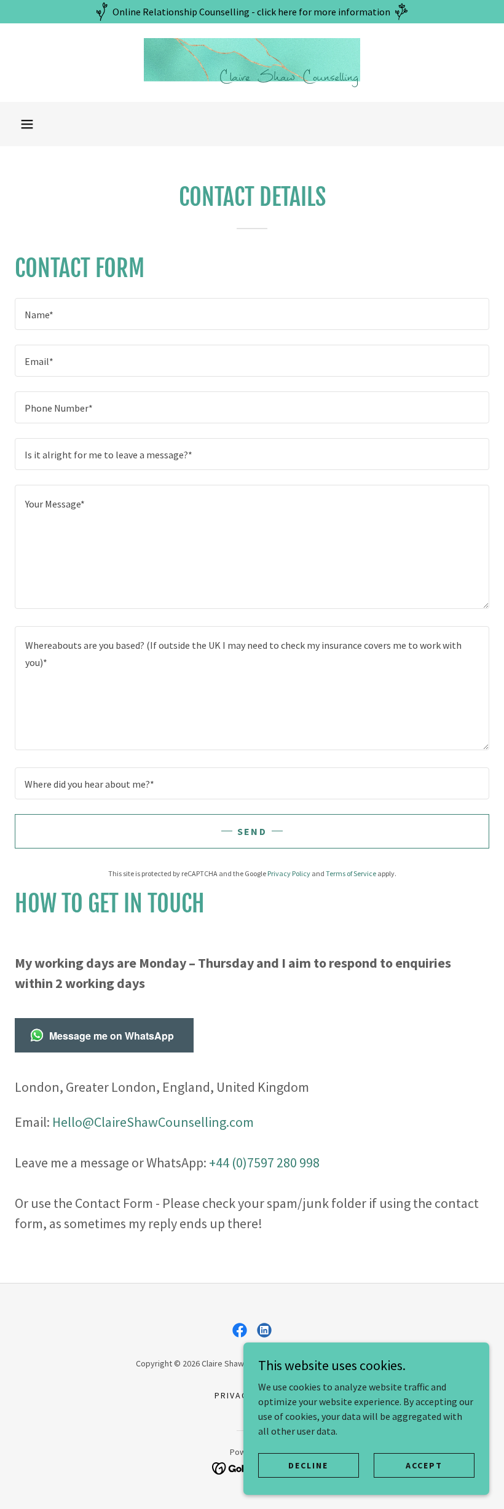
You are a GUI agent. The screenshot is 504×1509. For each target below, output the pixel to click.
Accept (424, 1464)
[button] (27, 124)
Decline (308, 1464)
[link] (252, 62)
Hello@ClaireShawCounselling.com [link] (153, 1122)
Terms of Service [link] (351, 873)
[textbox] (252, 314)
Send (252, 831)
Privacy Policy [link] (288, 873)
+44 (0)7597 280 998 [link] (264, 1162)
